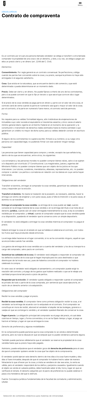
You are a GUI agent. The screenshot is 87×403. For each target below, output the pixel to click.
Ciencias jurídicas (9, 11)
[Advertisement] (43, 36)
